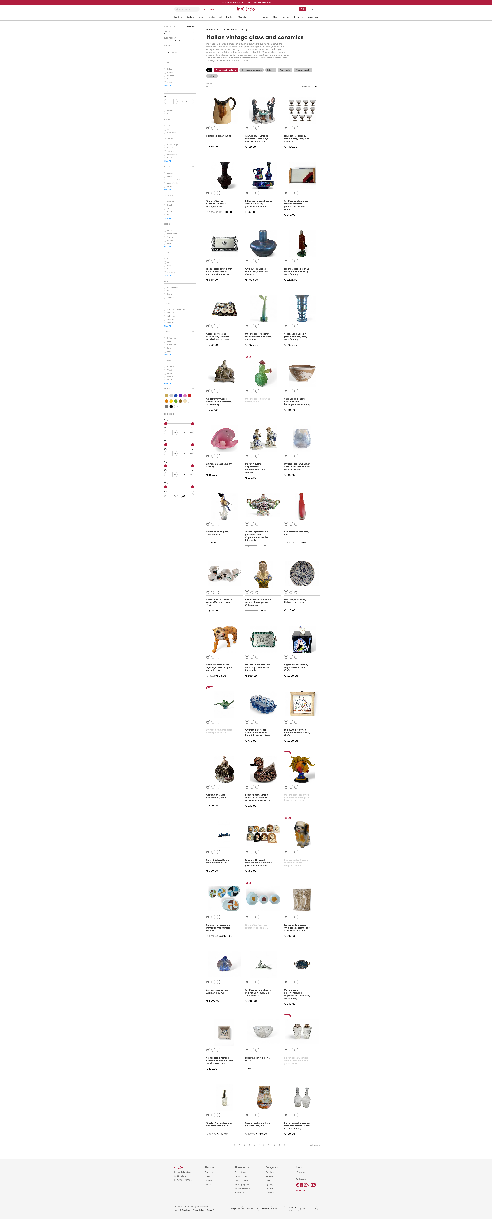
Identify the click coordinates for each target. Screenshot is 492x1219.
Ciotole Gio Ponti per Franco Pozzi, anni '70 (256, 926)
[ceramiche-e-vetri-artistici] (194, 39)
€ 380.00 (261, 1133)
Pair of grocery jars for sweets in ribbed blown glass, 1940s (296, 1060)
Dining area (171, 345)
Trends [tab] (167, 281)
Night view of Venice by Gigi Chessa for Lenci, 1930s (296, 667)
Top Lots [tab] (167, 119)
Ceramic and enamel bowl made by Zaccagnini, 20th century (297, 401)
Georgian (171, 272)
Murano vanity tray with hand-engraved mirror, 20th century (258, 667)
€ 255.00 (212, 542)
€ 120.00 (250, 147)
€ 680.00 (290, 1003)
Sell (302, 9)
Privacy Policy (198, 1210)
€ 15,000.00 (265, 610)
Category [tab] (168, 46)
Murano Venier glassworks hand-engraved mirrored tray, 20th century (297, 994)
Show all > (191, 26)
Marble (170, 377)
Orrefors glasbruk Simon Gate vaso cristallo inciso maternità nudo (297, 466)
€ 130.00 (211, 675)
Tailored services (243, 1188)
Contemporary (172, 288)
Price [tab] (166, 91)
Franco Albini (172, 155)
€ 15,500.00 (251, 610)
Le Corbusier (172, 148)
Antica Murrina (172, 183)
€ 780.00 (251, 212)
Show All (167, 85)
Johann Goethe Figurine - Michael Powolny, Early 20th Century (297, 271)
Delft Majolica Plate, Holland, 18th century (295, 601)
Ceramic (170, 367)
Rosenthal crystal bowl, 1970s (257, 1059)
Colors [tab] (167, 389)
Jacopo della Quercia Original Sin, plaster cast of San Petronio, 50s (297, 927)
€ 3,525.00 (290, 279)
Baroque (170, 262)
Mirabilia (242, 17)
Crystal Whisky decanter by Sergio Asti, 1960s (219, 1124)
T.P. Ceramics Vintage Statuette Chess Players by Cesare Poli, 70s (257, 138)
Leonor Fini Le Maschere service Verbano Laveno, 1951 (219, 602)
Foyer (169, 348)
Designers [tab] (168, 138)
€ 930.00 (251, 805)
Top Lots (285, 17)
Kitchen (170, 351)
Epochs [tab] (167, 252)
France (170, 79)
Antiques (170, 126)
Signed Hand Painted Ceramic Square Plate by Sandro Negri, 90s (219, 1060)
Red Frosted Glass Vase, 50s (296, 533)
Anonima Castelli (173, 180)
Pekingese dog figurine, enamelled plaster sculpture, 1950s (296, 862)
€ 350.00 (251, 870)
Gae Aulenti (171, 158)
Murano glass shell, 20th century (219, 465)
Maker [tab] (167, 167)
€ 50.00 (250, 1068)
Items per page (308, 86)
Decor (200, 17)
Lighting (211, 17)
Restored (170, 202)
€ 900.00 (212, 870)
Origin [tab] (167, 224)
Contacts (209, 1184)
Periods (265, 17)
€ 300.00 (212, 610)
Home (209, 29)
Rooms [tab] (167, 331)
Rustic (169, 294)
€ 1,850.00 (290, 147)
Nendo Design (172, 145)
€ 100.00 (211, 1068)
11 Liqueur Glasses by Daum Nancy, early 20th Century (296, 138)
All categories (172, 52)
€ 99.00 (221, 675)
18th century (171, 313)
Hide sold (170, 114)
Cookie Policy (211, 1210)
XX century (171, 129)
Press (207, 1176)
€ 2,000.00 (212, 212)
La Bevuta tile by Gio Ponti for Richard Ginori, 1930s (297, 732)
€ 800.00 (251, 1001)
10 (274, 1145)
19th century (171, 316)
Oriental (170, 237)
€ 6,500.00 (290, 542)
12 (284, 1145)
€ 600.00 (251, 675)
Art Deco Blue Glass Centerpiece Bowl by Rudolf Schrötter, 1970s (257, 732)
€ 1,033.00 (251, 279)
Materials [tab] (168, 360)
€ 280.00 (289, 214)
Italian (169, 230)
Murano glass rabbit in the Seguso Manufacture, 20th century (258, 336)
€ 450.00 (250, 1133)
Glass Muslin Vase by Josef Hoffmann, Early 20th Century (295, 336)
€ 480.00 (212, 146)
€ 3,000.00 (291, 675)
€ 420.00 (289, 610)
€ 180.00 (289, 410)
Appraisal (239, 1192)
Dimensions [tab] (169, 414)
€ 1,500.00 (225, 212)
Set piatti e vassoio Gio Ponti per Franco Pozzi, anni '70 (218, 927)
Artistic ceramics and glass (237, 29)
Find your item (241, 1180)
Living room (171, 338)
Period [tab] (167, 303)
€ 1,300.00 (263, 545)
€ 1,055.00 (290, 345)
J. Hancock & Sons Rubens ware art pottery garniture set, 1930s (258, 203)
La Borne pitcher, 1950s (218, 135)
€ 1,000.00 (213, 1000)
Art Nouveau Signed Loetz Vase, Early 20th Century (256, 271)
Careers (208, 1180)
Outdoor (230, 17)
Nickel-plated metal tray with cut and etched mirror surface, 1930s (219, 271)
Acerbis (170, 173)
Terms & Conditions (182, 1210)
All (209, 70)
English (170, 240)
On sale (170, 111)
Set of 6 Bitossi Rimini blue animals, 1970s (217, 861)
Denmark (170, 76)
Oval (169, 291)
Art (220, 17)
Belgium (170, 69)
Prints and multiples (303, 70)
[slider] (165, 423)
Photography (285, 70)
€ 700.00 (290, 475)
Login (311, 9)
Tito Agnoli (171, 151)
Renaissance (172, 259)
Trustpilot (300, 1190)
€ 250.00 (212, 410)
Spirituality (171, 297)
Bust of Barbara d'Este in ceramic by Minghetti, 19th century (258, 602)
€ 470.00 (251, 740)
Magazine (301, 1172)
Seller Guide (241, 1176)
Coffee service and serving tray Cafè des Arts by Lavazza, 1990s (218, 336)
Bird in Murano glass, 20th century (217, 533)
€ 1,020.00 (251, 345)
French (170, 244)
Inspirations (312, 17)
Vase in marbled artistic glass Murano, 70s (257, 1124)
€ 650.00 (212, 279)
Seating (190, 17)
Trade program (242, 1184)
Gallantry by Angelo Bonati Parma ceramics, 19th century (219, 401)
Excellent (170, 205)
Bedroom (170, 341)
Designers (298, 17)
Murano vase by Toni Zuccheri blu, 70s (217, 991)
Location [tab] (168, 62)
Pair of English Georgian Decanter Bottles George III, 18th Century (297, 1125)
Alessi (169, 176)
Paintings (270, 70)
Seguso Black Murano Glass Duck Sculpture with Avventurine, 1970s (257, 797)
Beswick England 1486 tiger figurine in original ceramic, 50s (219, 667)
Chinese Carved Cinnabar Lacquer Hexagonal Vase (216, 203)
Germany (170, 82)
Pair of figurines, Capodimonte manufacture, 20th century (255, 468)
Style (275, 17)
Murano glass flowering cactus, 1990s (257, 400)
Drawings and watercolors (252, 70)
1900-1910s (171, 319)
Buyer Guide (241, 1172)
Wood (169, 370)
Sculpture (212, 76)
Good (169, 212)
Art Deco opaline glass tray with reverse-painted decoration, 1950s (296, 205)
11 (279, 1145)
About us (209, 1172)
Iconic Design (172, 132)
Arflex (169, 186)
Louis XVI (170, 269)
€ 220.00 (250, 477)
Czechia (170, 72)
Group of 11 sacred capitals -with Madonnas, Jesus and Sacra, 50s (258, 862)
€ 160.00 (289, 1134)
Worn (169, 215)
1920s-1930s (171, 323)
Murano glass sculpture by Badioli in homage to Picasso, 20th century (296, 797)
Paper (169, 373)
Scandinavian (172, 234)
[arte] (194, 32)
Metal (169, 380)
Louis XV (170, 266)
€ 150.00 (222, 1133)
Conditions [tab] (169, 195)
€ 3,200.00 (212, 935)
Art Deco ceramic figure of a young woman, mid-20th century (258, 992)
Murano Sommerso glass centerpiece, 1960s (219, 731)
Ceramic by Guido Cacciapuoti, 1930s (216, 796)
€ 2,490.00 (303, 542)
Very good (171, 208)
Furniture (178, 17)
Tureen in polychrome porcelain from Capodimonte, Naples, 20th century (257, 536)
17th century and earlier (176, 309)
